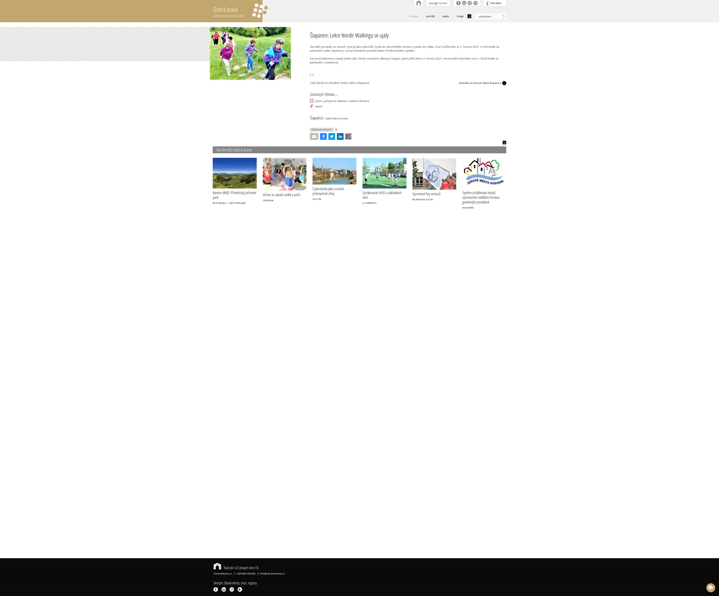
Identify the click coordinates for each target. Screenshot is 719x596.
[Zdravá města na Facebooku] (216, 589)
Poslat (314, 136)
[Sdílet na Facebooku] (322, 136)
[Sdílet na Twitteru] (331, 136)
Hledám (413, 16)
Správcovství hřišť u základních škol (381, 195)
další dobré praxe (337, 118)
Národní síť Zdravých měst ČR (241, 567)
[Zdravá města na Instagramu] (232, 589)
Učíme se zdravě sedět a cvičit (281, 194)
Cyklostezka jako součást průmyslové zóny (328, 191)
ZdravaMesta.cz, (222, 573)
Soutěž (430, 16)
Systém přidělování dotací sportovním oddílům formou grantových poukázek (480, 197)
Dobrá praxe (229, 11)
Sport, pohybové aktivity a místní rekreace (342, 101)
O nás (460, 16)
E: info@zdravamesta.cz (271, 573)
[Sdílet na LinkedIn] (339, 136)
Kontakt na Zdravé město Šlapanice (480, 83)
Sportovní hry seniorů (426, 193)
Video (445, 16)
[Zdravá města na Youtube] (240, 589)
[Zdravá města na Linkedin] (224, 589)
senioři (318, 106)
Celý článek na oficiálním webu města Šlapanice (339, 83)
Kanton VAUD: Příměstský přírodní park (234, 195)
